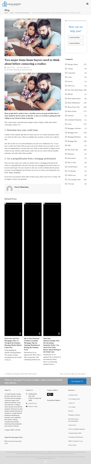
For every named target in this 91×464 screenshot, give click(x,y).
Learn (69, 124)
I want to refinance (74, 43)
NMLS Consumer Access (75, 441)
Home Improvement (74, 98)
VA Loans (71, 184)
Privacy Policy (72, 445)
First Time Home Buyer (14, 70)
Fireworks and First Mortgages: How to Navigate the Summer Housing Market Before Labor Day (13, 343)
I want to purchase (74, 37)
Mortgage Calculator (74, 128)
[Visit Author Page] (9, 189)
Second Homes (72, 167)
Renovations (72, 158)
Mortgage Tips (72, 141)
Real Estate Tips (27, 70)
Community (71, 73)
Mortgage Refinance (74, 137)
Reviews (70, 411)
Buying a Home (73, 64)
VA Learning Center (74, 179)
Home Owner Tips (74, 107)
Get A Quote (71, 407)
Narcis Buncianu (24, 67)
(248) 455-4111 (32, 403)
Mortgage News (73, 133)
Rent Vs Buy (72, 162)
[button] (87, 4)
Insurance (71, 115)
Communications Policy (75, 433)
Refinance (71, 154)
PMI (69, 145)
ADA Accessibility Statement (76, 429)
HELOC (70, 94)
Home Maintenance (74, 103)
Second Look (72, 425)
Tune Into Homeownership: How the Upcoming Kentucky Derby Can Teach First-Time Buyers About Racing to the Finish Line (52, 345)
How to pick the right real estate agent (72, 374)
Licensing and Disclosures (75, 437)
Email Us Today (33, 406)
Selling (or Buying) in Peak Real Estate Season (21, 374)
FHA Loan (71, 86)
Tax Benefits (72, 171)
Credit (70, 77)
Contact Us (71, 403)
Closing (70, 69)
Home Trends (72, 111)
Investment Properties (75, 120)
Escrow (70, 81)
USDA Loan (72, 175)
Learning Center (72, 395)
